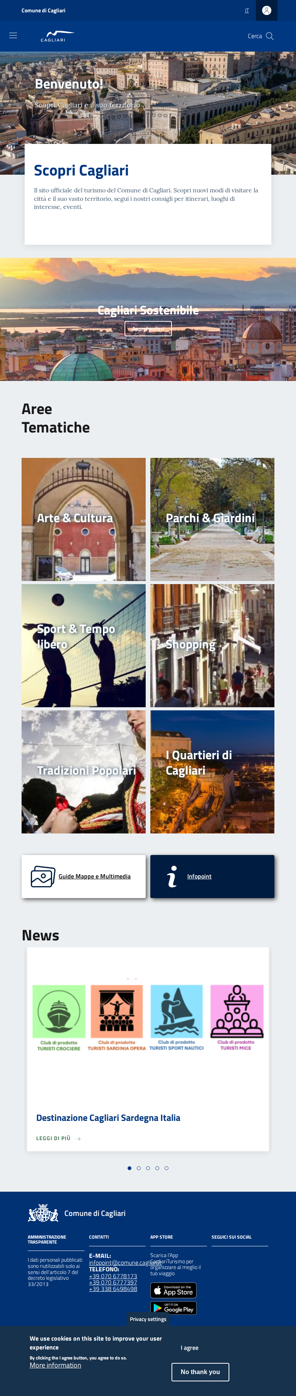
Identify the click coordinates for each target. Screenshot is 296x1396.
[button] (129, 1168)
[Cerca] (269, 36)
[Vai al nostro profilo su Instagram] (230, 1256)
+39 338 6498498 (113, 1288)
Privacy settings (148, 1319)
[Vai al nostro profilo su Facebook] (216, 1256)
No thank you (200, 1372)
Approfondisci (148, 328)
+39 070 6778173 (113, 1276)
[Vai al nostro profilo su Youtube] (257, 1256)
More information (55, 1365)
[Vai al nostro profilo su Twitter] (244, 1256)
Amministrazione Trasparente (47, 1239)
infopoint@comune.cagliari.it (125, 1262)
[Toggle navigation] (13, 35)
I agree (189, 1347)
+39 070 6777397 (113, 1282)
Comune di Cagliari (44, 10)
